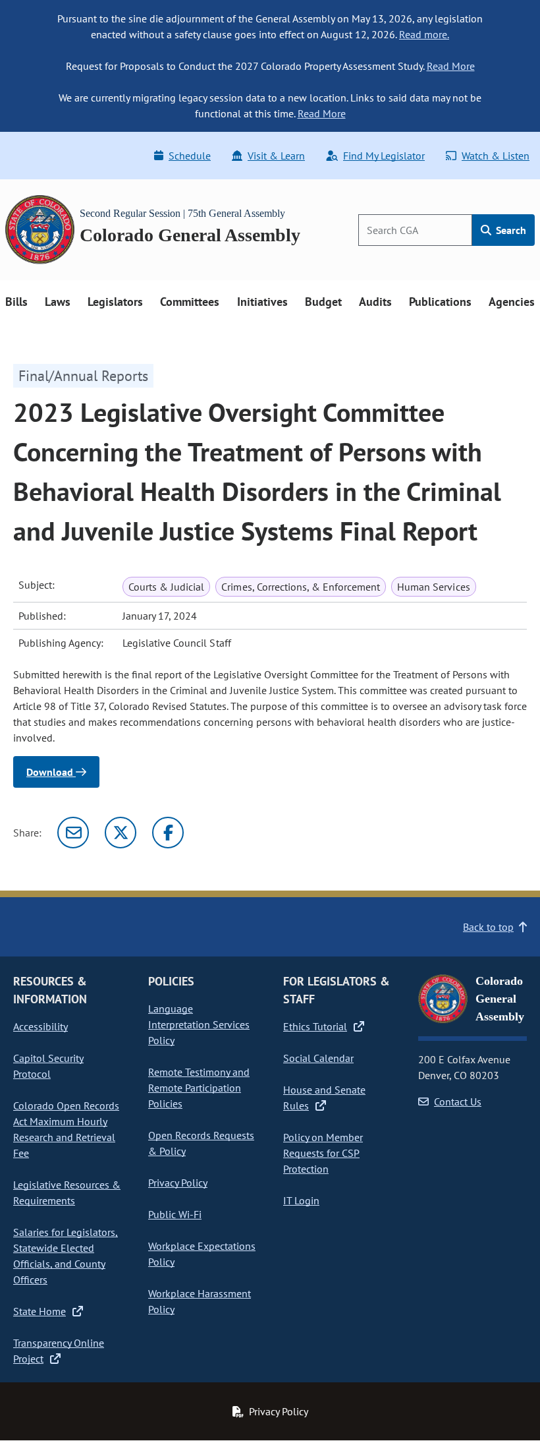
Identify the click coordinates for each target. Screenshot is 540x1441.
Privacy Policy (177, 1182)
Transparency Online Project (58, 1350)
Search (509, 230)
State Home (39, 1311)
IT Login (301, 1200)
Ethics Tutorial (315, 1026)
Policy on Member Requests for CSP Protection (323, 1153)
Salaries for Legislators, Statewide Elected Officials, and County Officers (65, 1255)
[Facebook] (168, 832)
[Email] (73, 832)
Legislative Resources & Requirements (67, 1192)
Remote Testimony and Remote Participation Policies (199, 1087)
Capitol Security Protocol (48, 1065)
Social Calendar (318, 1058)
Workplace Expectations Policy (202, 1253)
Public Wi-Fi (175, 1214)
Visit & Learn (276, 155)
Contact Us (457, 1101)
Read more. (424, 34)
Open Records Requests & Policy (201, 1143)
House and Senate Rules (324, 1097)
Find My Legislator (384, 155)
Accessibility (40, 1026)
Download (51, 772)
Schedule (190, 155)
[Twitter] (120, 832)
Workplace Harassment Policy (199, 1301)
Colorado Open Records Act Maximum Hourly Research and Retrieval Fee (66, 1129)
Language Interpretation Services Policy (199, 1024)
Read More (451, 66)
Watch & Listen (495, 155)
